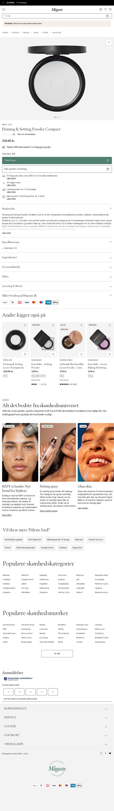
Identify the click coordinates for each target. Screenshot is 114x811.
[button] (100, 10)
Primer (8, 548)
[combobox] (57, 15)
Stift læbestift (34, 540)
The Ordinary (63, 633)
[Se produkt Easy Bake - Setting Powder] (43, 340)
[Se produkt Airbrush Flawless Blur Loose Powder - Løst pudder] (72, 340)
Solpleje (63, 548)
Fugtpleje (43, 584)
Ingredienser (9, 257)
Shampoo (44, 592)
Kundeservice (15, 708)
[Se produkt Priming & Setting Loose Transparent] (15, 340)
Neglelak (43, 575)
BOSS (60, 642)
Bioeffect (62, 625)
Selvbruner (44, 579)
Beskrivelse (8, 208)
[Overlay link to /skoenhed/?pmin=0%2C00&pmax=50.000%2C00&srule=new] (57, 24)
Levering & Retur (12, 286)
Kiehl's (61, 629)
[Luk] (101, 435)
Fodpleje (6, 579)
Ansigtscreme (47, 548)
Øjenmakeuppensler (26, 548)
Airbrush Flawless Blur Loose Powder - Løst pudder (72, 367)
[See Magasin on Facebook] (105, 753)
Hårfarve (25, 575)
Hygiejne (6, 592)
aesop (61, 638)
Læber (24, 584)
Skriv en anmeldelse (26, 134)
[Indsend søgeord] (5, 16)
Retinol (79, 592)
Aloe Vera (62, 575)
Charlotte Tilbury (66, 360)
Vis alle (57, 654)
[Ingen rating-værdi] (7, 134)
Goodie (10, 726)
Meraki (42, 633)
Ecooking (44, 638)
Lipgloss (98, 588)
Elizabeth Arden (101, 638)
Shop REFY (7, 515)
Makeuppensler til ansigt (58, 540)
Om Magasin (13, 744)
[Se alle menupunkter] (3, 9)
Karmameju (26, 629)
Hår (77, 579)
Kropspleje (99, 579)
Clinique (98, 625)
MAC (5, 629)
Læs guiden (83, 508)
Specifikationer (10, 242)
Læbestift (80, 588)
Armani (79, 642)
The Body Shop (27, 625)
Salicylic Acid (63, 592)
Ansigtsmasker (9, 588)
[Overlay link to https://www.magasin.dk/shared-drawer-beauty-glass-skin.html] (96, 452)
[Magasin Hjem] (57, 10)
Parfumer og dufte (102, 584)
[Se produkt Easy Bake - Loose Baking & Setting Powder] (100, 340)
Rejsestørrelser (101, 575)
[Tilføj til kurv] (25, 354)
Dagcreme (77, 548)
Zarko (5, 642)
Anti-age (25, 588)
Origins (6, 638)
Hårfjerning (44, 588)
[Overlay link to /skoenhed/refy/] (20, 452)
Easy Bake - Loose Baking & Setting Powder (97, 367)
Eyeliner (61, 579)
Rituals (42, 625)
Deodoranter (63, 588)
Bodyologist (26, 642)
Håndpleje (25, 592)
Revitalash (80, 633)
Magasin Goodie (43, 147)
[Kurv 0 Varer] (110, 9)
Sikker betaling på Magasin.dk (19, 295)
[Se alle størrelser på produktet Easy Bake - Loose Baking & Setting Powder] (90, 376)
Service (10, 717)
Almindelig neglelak (13, 540)
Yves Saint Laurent (10, 633)
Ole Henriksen (9, 625)
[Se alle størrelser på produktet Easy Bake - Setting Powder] (38, 376)
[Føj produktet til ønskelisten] (109, 42)
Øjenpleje (80, 584)
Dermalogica (81, 629)
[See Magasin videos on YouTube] (110, 753)
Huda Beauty (36, 360)
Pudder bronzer (96, 540)
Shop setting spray (48, 511)
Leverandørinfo (11, 267)
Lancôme (44, 629)
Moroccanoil (26, 633)
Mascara (79, 540)
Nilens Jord (7, 125)
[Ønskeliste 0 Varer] (105, 9)
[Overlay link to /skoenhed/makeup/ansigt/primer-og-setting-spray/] (58, 452)
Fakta (5, 276)
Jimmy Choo (26, 638)
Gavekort (11, 735)
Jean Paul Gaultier (47, 642)
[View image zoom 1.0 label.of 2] (57, 78)
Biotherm (80, 638)
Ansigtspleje (63, 584)
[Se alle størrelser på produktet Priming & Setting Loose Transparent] (5, 376)
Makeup (6, 575)
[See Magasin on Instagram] (101, 753)
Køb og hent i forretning (15, 169)
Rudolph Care (82, 625)
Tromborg (99, 633)
